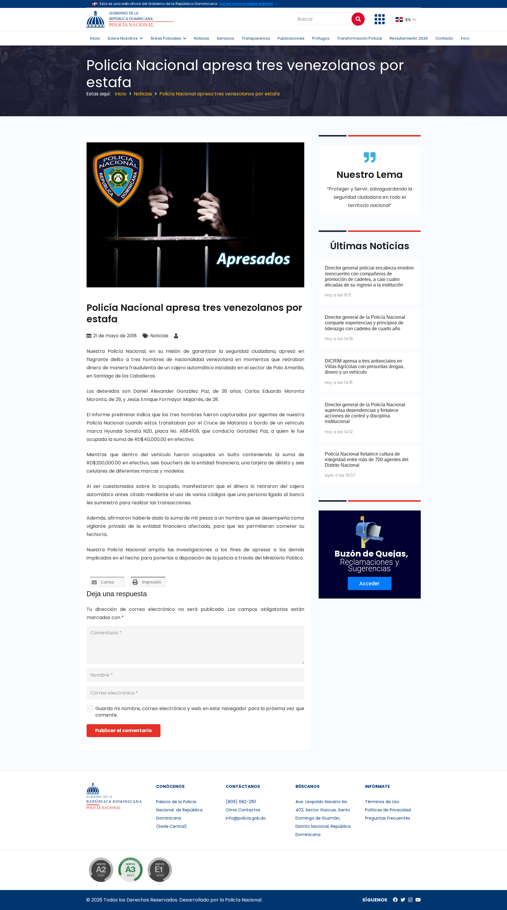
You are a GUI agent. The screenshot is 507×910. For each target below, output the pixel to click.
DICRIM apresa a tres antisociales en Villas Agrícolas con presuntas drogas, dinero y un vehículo (364, 366)
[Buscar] (358, 19)
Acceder (369, 583)
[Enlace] (130, 19)
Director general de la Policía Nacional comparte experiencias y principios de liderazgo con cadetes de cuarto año (365, 323)
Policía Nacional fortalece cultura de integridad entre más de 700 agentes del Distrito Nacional (366, 459)
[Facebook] (395, 899)
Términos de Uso (382, 802)
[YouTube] (418, 899)
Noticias (159, 335)
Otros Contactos (243, 810)
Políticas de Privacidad (388, 810)
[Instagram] (410, 900)
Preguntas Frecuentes (387, 818)
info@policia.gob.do (246, 818)
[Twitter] (402, 899)
